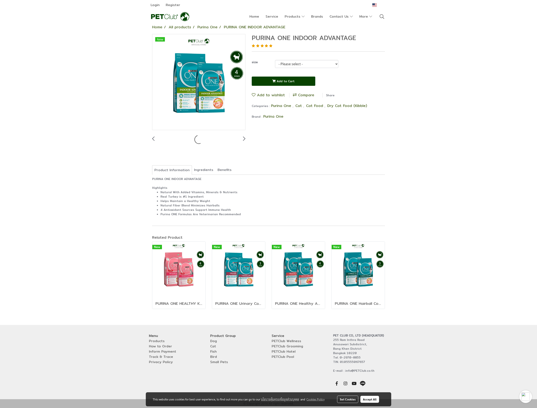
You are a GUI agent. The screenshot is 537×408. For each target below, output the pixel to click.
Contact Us (340, 16)
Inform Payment (162, 351)
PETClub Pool (283, 356)
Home (254, 16)
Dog (213, 341)
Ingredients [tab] (203, 169)
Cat (299, 106)
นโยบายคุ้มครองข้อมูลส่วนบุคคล (280, 399)
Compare (305, 95)
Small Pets (219, 362)
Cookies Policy (315, 399)
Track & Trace (161, 356)
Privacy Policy (161, 362)
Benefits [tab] (225, 169)
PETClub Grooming (287, 346)
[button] (382, 17)
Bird (213, 356)
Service (272, 16)
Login (155, 5)
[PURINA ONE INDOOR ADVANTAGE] (198, 82)
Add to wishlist (270, 95)
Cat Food (315, 106)
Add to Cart (285, 81)
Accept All (370, 399)
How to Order (160, 346)
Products (293, 16)
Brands (317, 16)
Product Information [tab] (172, 170)
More (364, 16)
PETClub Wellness (286, 341)
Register (173, 5)
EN (380, 5)
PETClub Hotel (284, 351)
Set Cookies (348, 399)
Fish (213, 351)
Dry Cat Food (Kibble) (347, 106)
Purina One (282, 106)
